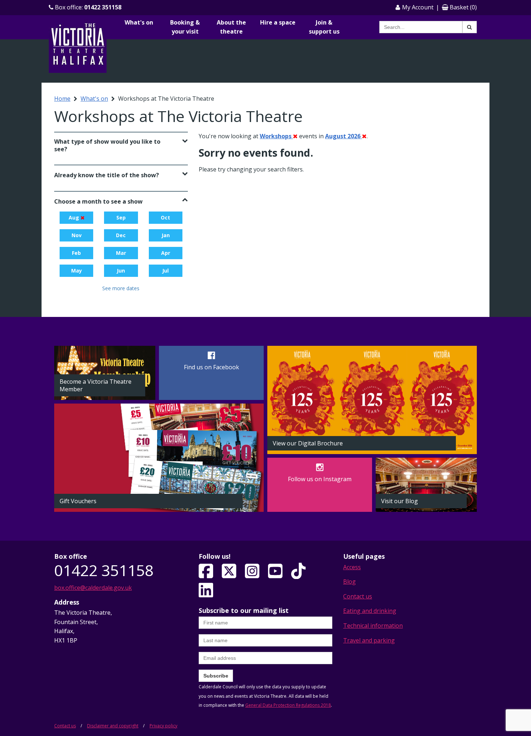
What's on (139, 22)
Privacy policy (163, 726)
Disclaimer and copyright (112, 726)
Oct (165, 217)
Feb (76, 252)
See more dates (120, 288)
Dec (121, 235)
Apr (165, 252)
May (76, 270)
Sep (121, 217)
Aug (75, 217)
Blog (349, 581)
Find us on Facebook (211, 367)
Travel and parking (369, 640)
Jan (165, 235)
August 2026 (343, 136)
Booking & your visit (185, 27)
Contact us (357, 596)
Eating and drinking (369, 611)
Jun (121, 270)
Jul (165, 270)
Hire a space (277, 22)
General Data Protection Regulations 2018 (288, 705)
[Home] (78, 45)
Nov (77, 235)
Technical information (373, 626)
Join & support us (324, 27)
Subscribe (215, 676)
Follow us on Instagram (319, 479)
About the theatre (231, 27)
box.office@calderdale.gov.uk (93, 588)
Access (352, 567)
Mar (121, 252)
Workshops (276, 136)
